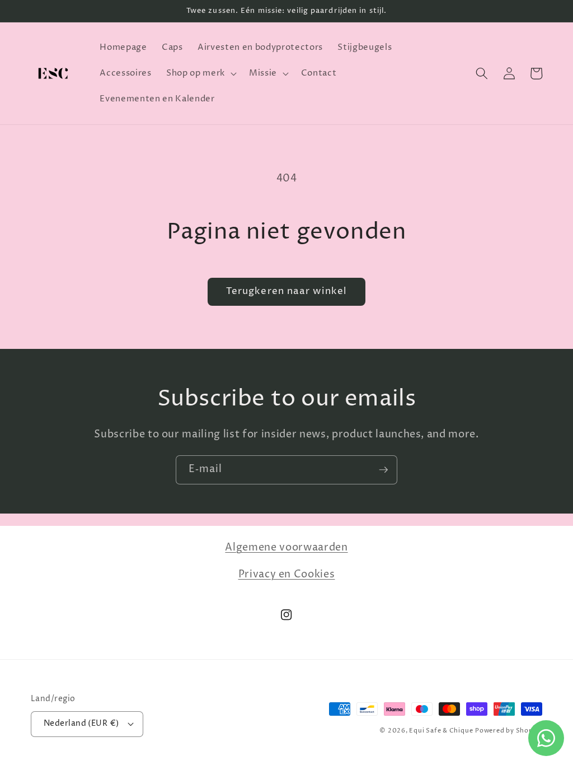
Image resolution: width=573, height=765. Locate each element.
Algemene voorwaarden (286, 547)
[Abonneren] (383, 469)
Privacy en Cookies (286, 574)
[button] (200, 73)
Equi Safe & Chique (441, 730)
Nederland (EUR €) (81, 723)
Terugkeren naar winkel (286, 291)
